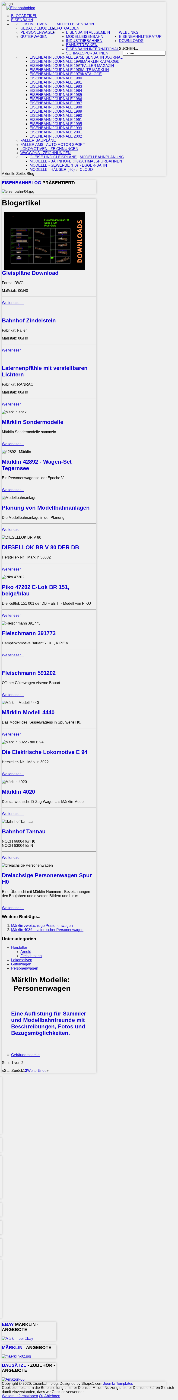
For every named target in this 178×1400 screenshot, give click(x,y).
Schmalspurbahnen (87, 53)
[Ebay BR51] (17, 1338)
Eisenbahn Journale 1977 (56, 66)
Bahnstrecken (82, 45)
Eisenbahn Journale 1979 (56, 74)
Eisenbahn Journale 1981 (56, 82)
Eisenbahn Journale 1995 (56, 124)
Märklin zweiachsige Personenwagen (42, 926)
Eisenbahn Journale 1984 (56, 91)
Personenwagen (38, 32)
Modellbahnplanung (102, 157)
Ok (41, 1396)
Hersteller (19, 947)
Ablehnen (52, 1396)
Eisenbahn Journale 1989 (56, 111)
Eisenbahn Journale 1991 (56, 120)
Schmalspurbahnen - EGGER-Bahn (101, 163)
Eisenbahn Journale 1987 (56, 103)
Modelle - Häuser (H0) (52, 169)
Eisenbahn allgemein (88, 32)
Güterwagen (34, 37)
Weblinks (128, 32)
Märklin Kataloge (100, 61)
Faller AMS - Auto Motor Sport (52, 145)
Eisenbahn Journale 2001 (56, 132)
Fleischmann (31, 956)
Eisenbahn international (92, 49)
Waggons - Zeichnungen (45, 153)
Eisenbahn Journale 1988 (56, 107)
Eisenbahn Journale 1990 (56, 115)
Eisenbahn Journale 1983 (56, 86)
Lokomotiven (34, 24)
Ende (42, 1071)
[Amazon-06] (13, 1379)
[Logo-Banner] (20, 8)
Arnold (25, 952)
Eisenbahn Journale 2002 (56, 136)
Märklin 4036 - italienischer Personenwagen (47, 930)
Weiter (32, 1071)
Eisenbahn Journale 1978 (56, 70)
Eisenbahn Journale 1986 (56, 99)
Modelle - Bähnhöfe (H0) (55, 161)
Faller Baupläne (38, 140)
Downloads (131, 41)
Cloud (86, 169)
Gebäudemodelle (38, 28)
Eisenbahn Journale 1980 (56, 78)
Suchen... (128, 49)
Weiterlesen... (13, 303)
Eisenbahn (22, 20)
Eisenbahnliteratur (140, 37)
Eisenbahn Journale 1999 (56, 128)
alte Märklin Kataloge (95, 72)
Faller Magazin (98, 66)
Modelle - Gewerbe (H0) (54, 165)
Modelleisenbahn (75, 24)
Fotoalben (68, 28)
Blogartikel (24, 16)
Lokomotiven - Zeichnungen (49, 149)
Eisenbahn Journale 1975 (56, 57)
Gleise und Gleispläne (53, 157)
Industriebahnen (84, 41)
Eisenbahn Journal (102, 57)
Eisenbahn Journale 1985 (56, 95)
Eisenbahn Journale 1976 (56, 61)
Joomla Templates (118, 1383)
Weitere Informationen (20, 1396)
